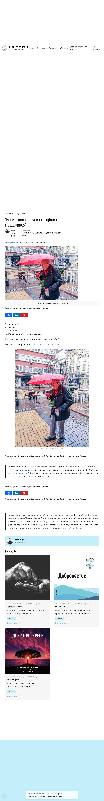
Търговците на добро (14, 606)
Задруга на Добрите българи (72, 528)
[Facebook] (8, 313)
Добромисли (9, 213)
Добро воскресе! (13, 679)
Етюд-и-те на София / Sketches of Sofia (46, 344)
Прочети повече (12, 623)
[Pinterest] (24, 313)
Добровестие (60, 606)
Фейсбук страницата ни (19, 473)
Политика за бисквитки (55, 796)
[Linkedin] (16, 313)
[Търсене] (4, 796)
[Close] (75, 795)
